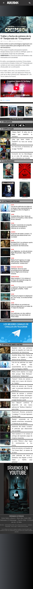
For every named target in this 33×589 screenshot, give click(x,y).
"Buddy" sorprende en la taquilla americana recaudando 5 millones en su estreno (21, 226)
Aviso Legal (14, 526)
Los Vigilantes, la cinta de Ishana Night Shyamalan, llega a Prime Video (21, 252)
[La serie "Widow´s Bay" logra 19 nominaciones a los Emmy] (5, 443)
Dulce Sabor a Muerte (8, 518)
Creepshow (7, 100)
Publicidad (7, 526)
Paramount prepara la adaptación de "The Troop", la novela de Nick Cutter (21, 297)
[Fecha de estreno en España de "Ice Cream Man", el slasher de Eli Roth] (5, 450)
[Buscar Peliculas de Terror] (30, 3)
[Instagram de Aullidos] (12, 125)
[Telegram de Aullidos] (20, 125)
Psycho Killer (22, 520)
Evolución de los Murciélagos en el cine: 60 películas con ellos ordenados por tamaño (22, 156)
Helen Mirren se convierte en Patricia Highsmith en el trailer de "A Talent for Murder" (21, 306)
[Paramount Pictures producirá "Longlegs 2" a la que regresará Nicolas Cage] (5, 414)
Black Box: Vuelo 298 (24, 518)
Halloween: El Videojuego (8, 520)
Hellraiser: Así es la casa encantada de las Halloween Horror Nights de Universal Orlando (20, 271)
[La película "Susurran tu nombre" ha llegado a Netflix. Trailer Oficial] (5, 288)
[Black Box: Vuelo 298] (25, 171)
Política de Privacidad (23, 526)
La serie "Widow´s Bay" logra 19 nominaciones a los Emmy (22, 443)
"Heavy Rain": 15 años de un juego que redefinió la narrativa (22, 134)
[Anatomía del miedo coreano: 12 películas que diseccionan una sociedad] (5, 234)
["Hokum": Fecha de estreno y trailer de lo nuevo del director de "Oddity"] (5, 381)
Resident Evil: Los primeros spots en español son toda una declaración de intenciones (22, 244)
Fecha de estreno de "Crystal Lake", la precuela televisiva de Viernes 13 (22, 388)
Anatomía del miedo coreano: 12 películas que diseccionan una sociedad (21, 235)
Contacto (30, 525)
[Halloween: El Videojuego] (8, 189)
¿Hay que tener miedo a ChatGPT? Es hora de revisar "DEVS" (22, 142)
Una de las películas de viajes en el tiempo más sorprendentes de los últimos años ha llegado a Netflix (21, 209)
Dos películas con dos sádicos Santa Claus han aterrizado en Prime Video (21, 314)
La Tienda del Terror (16, 119)
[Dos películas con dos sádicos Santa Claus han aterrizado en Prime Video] (5, 314)
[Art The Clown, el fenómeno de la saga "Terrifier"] (5, 148)
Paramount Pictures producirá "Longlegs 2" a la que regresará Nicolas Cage (22, 414)
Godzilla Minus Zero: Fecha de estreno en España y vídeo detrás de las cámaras (22, 217)
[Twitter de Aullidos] (9, 125)
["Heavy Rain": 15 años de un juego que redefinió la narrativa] (5, 134)
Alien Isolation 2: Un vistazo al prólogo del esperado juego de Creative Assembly (21, 279)
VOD (3, 100)
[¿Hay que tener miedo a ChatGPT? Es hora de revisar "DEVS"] (5, 141)
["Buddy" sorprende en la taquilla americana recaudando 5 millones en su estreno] (5, 226)
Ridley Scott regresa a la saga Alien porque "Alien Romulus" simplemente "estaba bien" (20, 261)
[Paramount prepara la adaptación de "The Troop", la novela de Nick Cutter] (5, 297)
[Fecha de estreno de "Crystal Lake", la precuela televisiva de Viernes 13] (5, 388)
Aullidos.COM (11, 525)
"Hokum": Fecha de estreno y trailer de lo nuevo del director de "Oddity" (22, 381)
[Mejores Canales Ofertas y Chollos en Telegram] (16, 332)
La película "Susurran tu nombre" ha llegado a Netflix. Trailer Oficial (21, 288)
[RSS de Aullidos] (23, 125)
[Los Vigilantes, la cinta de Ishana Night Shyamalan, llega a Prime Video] (5, 252)
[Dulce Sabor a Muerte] (8, 171)
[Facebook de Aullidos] (16, 125)
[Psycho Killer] (25, 189)
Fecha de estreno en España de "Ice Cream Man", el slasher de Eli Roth (22, 450)
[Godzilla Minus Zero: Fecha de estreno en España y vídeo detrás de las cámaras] (5, 217)
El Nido (19, 522)
